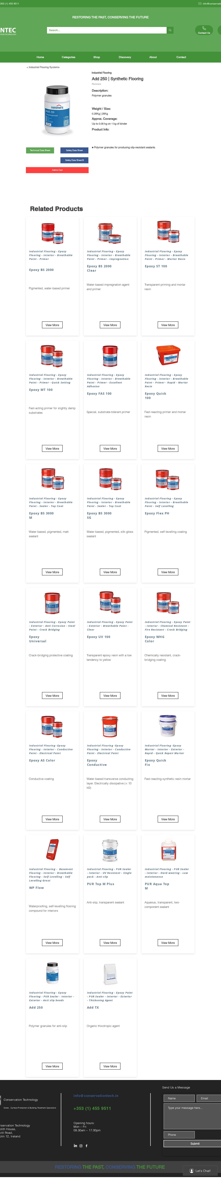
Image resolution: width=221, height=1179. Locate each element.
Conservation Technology (21, 1099)
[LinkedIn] (75, 1146)
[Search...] (170, 30)
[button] (68, 57)
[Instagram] (81, 1146)
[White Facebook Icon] (86, 1146)
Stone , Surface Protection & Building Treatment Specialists (30, 1108)
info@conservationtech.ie (96, 1096)
